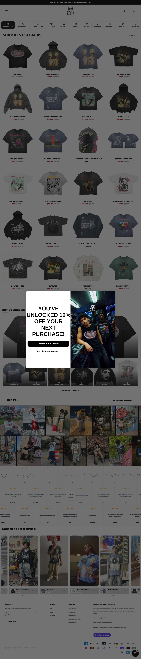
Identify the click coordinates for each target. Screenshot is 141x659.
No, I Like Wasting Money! (48, 351)
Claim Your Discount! (48, 343)
